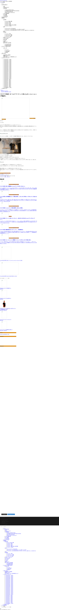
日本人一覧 (7, 566)
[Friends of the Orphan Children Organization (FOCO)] (14, 353)
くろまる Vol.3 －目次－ (9, 600)
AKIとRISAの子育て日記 (11, 534)
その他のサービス (6, 604)
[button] (8, 278)
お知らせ (6, 560)
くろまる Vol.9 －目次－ (9, 595)
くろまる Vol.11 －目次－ (9, 593)
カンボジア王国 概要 (10, 542)
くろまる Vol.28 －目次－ (9, 578)
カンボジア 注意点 (10, 547)
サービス (6, 559)
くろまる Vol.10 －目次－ (9, 594)
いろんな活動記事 (8, 536)
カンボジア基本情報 (5, 519)
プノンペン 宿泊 (9, 553)
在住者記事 (7, 531)
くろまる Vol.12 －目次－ (9, 592)
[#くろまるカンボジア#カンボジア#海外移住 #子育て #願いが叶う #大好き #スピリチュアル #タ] (14, 486)
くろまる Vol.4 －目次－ (9, 599)
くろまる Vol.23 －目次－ (9, 583)
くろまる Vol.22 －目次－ (9, 584)
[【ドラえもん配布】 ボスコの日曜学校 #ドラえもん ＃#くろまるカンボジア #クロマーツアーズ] (10, 459)
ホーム (3, 518)
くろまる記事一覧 (6, 529)
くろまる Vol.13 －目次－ (9, 591)
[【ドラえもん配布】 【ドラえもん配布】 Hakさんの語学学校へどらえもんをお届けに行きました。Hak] (2, 411)
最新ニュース (7, 561)
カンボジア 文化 (9, 544)
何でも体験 (7, 537)
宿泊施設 (6, 552)
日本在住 (8, 569)
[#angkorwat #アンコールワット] (10, 483)
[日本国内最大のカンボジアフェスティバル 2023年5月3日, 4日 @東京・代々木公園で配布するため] (14, 427)
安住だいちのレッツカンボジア (12, 535)
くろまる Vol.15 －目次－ (9, 589)
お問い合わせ (4, 522)
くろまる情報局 (4, 605)
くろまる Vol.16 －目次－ (9, 588)
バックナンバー (4, 520)
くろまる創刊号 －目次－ (9, 603)
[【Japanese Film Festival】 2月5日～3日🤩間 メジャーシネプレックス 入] (14, 473)
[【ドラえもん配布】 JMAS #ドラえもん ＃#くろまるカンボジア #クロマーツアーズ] (6, 468)
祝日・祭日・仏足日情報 (9, 562)
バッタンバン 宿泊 (10, 556)
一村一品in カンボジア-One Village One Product (14, 533)
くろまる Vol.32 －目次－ (9, 575)
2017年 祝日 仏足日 (10, 563)
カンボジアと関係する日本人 (7, 565)
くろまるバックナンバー (7, 574)
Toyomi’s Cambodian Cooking (11, 532)
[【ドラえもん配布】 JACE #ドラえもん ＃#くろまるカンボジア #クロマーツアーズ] (2, 459)
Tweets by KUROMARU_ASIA (4, 334)
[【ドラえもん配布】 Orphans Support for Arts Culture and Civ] (6, 406)
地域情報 (4, 540)
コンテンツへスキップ (3, 0)
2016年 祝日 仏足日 (10, 564)
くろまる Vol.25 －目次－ (9, 581)
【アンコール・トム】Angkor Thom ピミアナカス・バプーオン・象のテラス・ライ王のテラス (21, 550)
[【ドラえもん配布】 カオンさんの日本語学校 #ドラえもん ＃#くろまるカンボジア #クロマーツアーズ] (2, 469)
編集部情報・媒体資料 (5, 521)
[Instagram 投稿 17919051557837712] (2, 349)
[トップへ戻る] (0, 608)
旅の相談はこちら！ (5, 523)
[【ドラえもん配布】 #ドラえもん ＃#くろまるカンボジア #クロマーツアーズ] (10, 403)
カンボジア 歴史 (9, 543)
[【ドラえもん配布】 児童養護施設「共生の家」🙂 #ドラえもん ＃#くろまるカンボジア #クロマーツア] (14, 459)
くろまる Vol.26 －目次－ (9, 580)
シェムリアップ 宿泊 (10, 554)
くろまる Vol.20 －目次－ (9, 585)
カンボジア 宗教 (9, 545)
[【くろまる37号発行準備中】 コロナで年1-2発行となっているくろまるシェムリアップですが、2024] (6, 364)
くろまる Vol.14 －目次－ (9, 590)
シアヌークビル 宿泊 (10, 555)
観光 (6, 551)
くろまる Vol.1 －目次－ (9, 602)
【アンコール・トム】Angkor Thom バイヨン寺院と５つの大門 (16, 549)
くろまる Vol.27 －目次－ (9, 579)
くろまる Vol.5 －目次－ (9, 598)
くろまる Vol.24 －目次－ (9, 582)
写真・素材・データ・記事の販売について (11, 573)
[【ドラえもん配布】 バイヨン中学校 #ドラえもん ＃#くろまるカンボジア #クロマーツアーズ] (6, 459)
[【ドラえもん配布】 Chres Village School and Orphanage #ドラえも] (10, 469)
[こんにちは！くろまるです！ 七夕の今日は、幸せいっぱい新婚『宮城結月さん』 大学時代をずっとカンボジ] (10, 373)
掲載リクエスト (7, 572)
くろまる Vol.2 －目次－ (9, 601)
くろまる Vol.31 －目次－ (9, 576)
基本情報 (6, 541)
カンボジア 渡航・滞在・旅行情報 (12, 546)
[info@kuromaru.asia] (6, 482)
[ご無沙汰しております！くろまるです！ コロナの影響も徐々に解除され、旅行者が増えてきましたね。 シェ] (2, 497)
